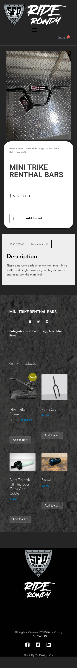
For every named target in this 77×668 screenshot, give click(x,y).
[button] (34, 30)
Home (12, 149)
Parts (20, 149)
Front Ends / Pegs (34, 149)
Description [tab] (16, 244)
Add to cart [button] (20, 440)
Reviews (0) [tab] (39, 244)
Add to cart (34, 218)
